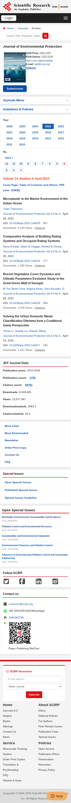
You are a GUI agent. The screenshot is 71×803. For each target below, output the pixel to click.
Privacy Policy (46, 769)
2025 (22, 126)
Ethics (42, 710)
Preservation (46, 759)
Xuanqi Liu (21, 330)
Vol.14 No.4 (53, 213)
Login (9, 18)
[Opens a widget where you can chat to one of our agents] (56, 796)
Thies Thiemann (13, 208)
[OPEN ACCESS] (60, 6)
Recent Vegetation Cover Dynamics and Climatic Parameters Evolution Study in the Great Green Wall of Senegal (33, 279)
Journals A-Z (10, 710)
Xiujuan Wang (37, 330)
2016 (9, 138)
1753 (33, 377)
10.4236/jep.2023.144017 (24, 345)
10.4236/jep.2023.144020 (24, 223)
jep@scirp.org (42, 64)
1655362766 (16, 617)
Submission (15, 88)
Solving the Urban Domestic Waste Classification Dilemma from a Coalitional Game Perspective (32, 321)
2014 (35, 138)
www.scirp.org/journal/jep (39, 60)
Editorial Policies (48, 715)
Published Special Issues (21, 490)
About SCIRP (49, 705)
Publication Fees (48, 731)
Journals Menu (13, 100)
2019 (35, 132)
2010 (22, 144)
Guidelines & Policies (18, 109)
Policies (44, 743)
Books (6, 721)
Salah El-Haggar (30, 246)
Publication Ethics (48, 754)
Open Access (46, 748)
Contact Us (12, 454)
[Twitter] (6, 581)
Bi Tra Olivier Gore (14, 288)
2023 (48, 126)
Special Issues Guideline (21, 497)
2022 (61, 126)
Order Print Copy (15, 447)
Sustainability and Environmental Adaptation (26, 536)
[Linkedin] (38, 581)
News (6, 736)
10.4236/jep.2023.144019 (24, 260)
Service (9, 743)
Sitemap (8, 726)
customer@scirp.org (21, 603)
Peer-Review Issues (50, 726)
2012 (61, 138)
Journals (23, 28)
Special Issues (47, 736)
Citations (31, 67)
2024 (35, 126)
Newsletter (11, 440)
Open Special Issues (18, 482)
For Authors (45, 721)
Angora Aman (35, 288)
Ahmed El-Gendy (51, 246)
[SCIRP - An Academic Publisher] (26, 6)
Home (10, 28)
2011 (9, 144)
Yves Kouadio (52, 288)
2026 (9, 126)
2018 (48, 132)
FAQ (7, 461)
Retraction (44, 764)
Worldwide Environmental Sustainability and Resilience (31, 517)
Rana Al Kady (11, 246)
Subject (7, 715)
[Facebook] (22, 581)
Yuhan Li (8, 330)
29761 (29, 384)
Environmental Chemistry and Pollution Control (27, 545)
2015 (22, 138)
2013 (48, 138)
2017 (61, 132)
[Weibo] (55, 581)
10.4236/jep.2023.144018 (24, 303)
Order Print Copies (14, 759)
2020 (22, 132)
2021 (9, 132)
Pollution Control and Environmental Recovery (27, 526)
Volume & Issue (12, 780)
